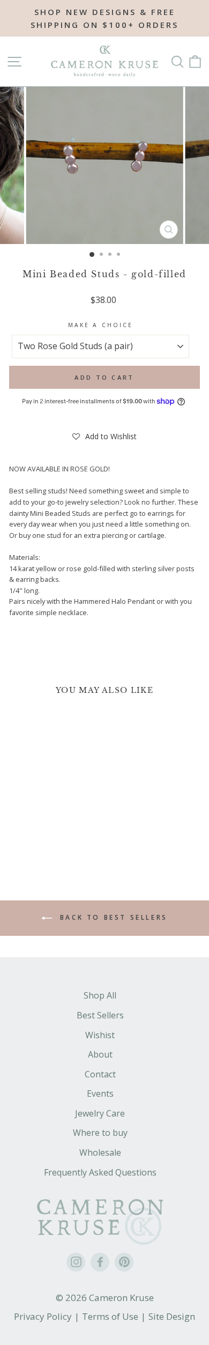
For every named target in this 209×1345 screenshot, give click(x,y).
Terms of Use (110, 1316)
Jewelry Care (100, 1113)
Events (100, 1093)
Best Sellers (100, 1015)
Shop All (100, 995)
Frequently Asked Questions (100, 1172)
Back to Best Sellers (112, 917)
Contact (100, 1074)
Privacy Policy (43, 1316)
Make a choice (100, 325)
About (100, 1054)
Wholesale (100, 1152)
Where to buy (100, 1133)
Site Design (171, 1316)
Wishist (100, 1035)
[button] (104, 436)
